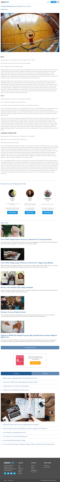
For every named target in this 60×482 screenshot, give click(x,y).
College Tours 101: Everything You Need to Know (16, 390)
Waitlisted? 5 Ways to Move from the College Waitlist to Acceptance (21, 424)
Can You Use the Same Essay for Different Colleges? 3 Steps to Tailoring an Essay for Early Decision (29, 444)
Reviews (19, 470)
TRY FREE (53, 1)
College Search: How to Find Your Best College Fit (16, 386)
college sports (4, 9)
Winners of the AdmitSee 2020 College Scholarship (17, 287)
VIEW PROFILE (12, 212)
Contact (32, 467)
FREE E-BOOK (35, 363)
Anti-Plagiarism (34, 470)
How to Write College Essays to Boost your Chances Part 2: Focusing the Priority (26, 239)
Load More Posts (30, 347)
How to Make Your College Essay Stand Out (14, 432)
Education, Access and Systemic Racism (13, 312)
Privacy (32, 468)
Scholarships (20, 468)
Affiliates (20, 471)
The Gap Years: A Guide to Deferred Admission (15, 436)
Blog (19, 467)
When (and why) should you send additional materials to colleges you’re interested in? (25, 428)
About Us (33, 465)
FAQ (19, 465)
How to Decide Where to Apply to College (14, 440)
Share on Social (47, 467)
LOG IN (48, 1)
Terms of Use (33, 471)
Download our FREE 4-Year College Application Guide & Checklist (20, 382)
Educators (20, 473)
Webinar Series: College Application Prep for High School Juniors (20, 378)
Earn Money (46, 465)
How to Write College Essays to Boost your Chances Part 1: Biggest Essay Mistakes (27, 263)
